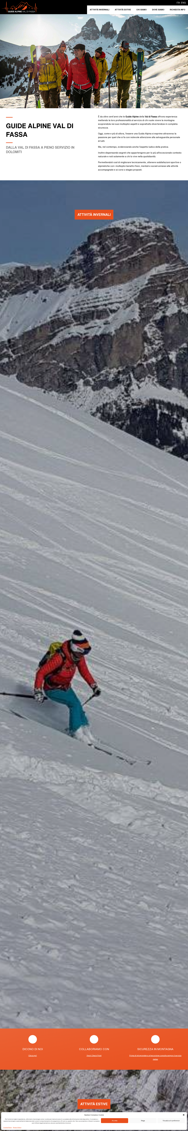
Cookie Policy (7, 1127)
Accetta (114, 1121)
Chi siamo (141, 10)
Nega (143, 1121)
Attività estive (123, 10)
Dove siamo (158, 10)
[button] (184, 1115)
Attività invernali (99, 10)
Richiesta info (177, 10)
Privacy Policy (17, 1127)
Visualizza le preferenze (171, 1121)
